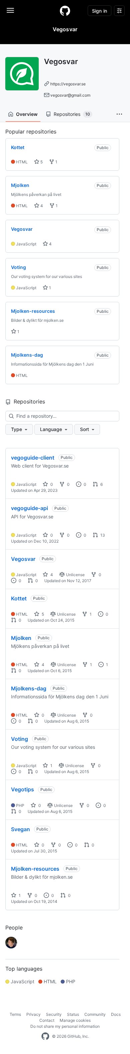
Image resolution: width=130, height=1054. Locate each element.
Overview (27, 114)
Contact (46, 1020)
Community (95, 1014)
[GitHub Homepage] (45, 1036)
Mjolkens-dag (28, 688)
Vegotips (22, 789)
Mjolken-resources (35, 868)
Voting (19, 739)
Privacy (33, 1014)
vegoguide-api (29, 508)
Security (54, 1014)
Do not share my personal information (65, 1026)
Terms (15, 1014)
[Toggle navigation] (10, 10)
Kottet (19, 598)
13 (102, 535)
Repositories (72, 114)
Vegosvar (23, 559)
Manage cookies (75, 1020)
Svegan (20, 829)
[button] (119, 114)
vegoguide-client (32, 457)
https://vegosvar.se (68, 83)
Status (73, 1014)
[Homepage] (65, 10)
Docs (116, 1014)
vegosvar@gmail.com (70, 95)
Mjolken (21, 638)
